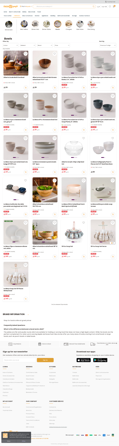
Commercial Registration (33, 407)
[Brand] (51, 45)
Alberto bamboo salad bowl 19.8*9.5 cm (43, 205)
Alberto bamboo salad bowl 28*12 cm (45, 247)
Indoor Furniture (7, 372)
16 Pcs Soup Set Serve (98, 246)
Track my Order (7, 410)
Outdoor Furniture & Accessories (13, 382)
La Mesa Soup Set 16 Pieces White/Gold (13, 290)
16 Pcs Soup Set (67, 246)
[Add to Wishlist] (26, 54)
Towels (75, 372)
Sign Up (45, 360)
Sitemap (51, 424)
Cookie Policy (30, 417)
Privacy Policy (30, 414)
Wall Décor (6, 386)
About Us (29, 410)
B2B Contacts (30, 427)
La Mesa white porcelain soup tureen (101, 205)
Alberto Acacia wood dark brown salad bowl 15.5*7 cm (45, 78)
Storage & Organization (103, 379)
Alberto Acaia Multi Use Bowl (14, 77)
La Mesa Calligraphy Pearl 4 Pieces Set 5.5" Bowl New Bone (102, 163)
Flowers (5, 395)
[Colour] (17, 45)
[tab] (15, 73)
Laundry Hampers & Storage (81, 386)
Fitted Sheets (30, 379)
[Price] (68, 45)
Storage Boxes (53, 382)
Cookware (52, 372)
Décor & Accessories (102, 372)
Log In (103, 6)
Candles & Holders (8, 379)
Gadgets (52, 379)
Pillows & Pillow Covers (33, 382)
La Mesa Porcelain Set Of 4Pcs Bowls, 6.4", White (73, 78)
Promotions (52, 417)
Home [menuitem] (5, 12)
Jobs (27, 424)
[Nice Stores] (11, 6)
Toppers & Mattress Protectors (35, 386)
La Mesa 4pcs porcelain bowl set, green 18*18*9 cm (103, 121)
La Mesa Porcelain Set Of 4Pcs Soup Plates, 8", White (73, 121)
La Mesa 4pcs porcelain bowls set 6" (103, 78)
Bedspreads (30, 389)
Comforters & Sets (31, 372)
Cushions (5, 392)
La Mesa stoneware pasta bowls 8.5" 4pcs (44, 163)
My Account (6, 407)
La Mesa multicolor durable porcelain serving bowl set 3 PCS (15, 205)
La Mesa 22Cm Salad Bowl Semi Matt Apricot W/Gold (73, 205)
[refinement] (114, 45)
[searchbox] (64, 6)
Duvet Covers (30, 376)
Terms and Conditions (33, 420)
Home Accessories (9, 376)
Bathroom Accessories (80, 382)
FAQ (50, 414)
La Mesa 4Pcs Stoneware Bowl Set (45, 120)
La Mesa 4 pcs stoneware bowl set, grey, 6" (15, 121)
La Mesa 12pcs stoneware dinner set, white (15, 247)
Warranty (52, 420)
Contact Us (52, 407)
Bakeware (52, 376)
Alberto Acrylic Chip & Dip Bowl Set (73, 163)
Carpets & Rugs (7, 389)
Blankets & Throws (31, 392)
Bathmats (75, 379)
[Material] (34, 45)
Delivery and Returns (55, 410)
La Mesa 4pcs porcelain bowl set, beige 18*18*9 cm (16, 163)
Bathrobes (76, 376)
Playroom (99, 376)
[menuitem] (14, 11)
